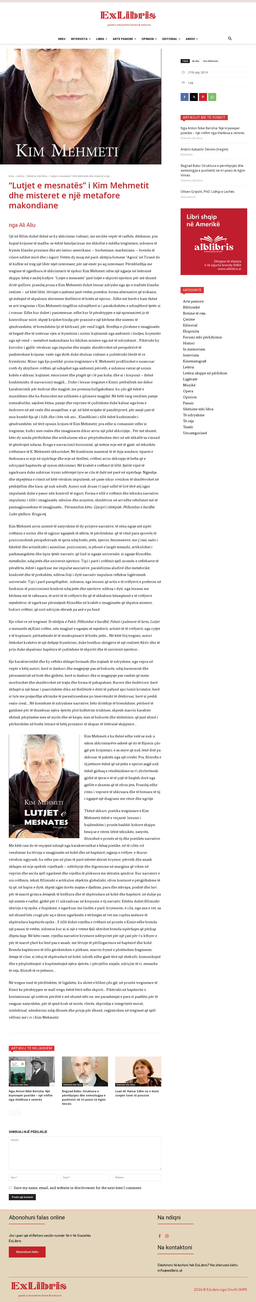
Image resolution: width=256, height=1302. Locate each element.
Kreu (11, 176)
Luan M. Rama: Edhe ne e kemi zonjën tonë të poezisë (137, 1093)
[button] (230, 39)
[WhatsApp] (212, 97)
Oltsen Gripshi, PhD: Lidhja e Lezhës (207, 191)
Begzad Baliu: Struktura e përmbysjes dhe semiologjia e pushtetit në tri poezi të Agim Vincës (84, 1097)
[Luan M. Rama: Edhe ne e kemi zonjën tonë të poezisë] (138, 1071)
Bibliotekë (187, 154)
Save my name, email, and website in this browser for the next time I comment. (78, 1187)
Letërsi (20, 176)
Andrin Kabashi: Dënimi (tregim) (204, 149)
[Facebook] (185, 97)
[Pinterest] (203, 97)
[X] (194, 97)
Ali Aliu (195, 60)
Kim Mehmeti (210, 60)
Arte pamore (188, 197)
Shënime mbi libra (37, 176)
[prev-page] (11, 1112)
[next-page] (17, 1112)
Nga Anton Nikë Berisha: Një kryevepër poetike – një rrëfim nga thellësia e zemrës (31, 1095)
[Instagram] (167, 1236)
